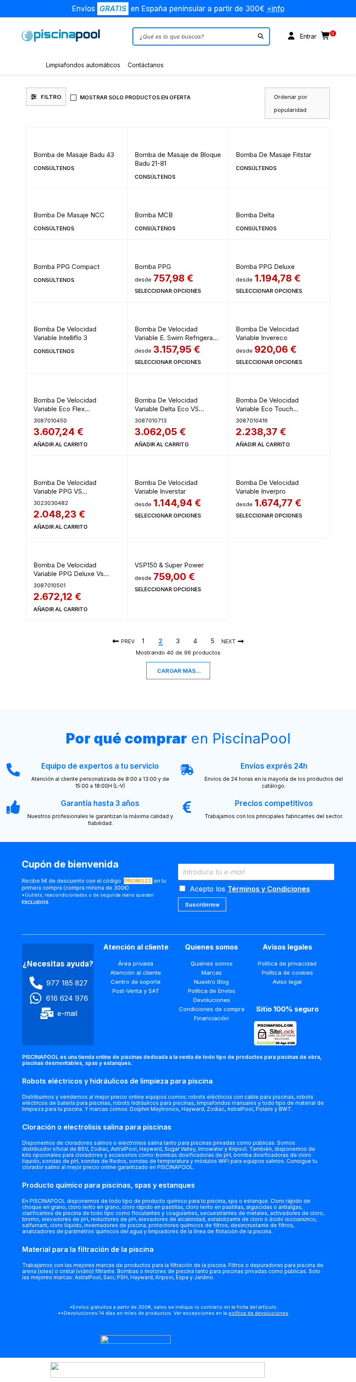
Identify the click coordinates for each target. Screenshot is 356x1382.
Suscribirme (202, 904)
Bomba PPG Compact (66, 266)
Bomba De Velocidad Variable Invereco (267, 333)
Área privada (135, 963)
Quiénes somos (212, 963)
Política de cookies (287, 972)
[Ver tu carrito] (326, 36)
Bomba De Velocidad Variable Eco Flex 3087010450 (64, 409)
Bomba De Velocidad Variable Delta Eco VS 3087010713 (167, 409)
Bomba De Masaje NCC (69, 215)
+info (275, 8)
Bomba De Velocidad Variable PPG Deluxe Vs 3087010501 (68, 573)
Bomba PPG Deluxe (265, 266)
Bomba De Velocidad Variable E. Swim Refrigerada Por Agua (177, 337)
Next (228, 641)
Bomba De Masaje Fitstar (273, 155)
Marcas (211, 972)
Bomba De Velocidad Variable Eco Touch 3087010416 (267, 409)
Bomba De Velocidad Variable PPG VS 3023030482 (64, 491)
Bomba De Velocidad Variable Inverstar (166, 486)
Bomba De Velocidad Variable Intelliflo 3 (64, 333)
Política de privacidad (287, 963)
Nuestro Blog (211, 981)
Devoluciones (211, 999)
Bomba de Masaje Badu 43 (73, 155)
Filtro (51, 96)
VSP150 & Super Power (169, 565)
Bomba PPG (153, 266)
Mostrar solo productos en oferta (135, 97)
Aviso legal (287, 981)
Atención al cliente (135, 972)
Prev (128, 641)
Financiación (211, 1018)
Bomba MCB (154, 215)
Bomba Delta (255, 215)
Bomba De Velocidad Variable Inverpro (267, 486)
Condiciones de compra (211, 1008)
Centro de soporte (136, 981)
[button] (60, 444)
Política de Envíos (211, 990)
